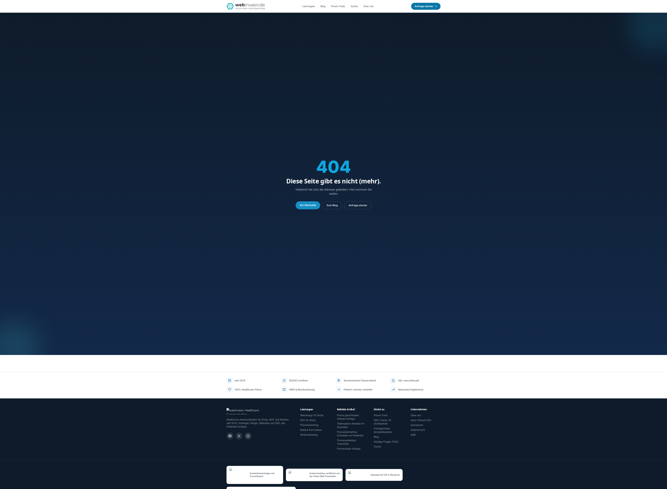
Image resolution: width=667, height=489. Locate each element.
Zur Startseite (308, 205)
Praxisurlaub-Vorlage (348, 448)
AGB (413, 434)
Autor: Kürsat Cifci (421, 420)
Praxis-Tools (338, 6)
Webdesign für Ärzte (311, 415)
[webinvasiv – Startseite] (246, 6)
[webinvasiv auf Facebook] (230, 436)
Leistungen (308, 6)
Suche (354, 6)
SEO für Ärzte (308, 420)
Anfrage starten (424, 6)
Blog (323, 6)
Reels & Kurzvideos (311, 429)
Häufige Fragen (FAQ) (386, 441)
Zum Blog (332, 205)
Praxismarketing (309, 424)
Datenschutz (418, 429)
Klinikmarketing (309, 434)
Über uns (368, 6)
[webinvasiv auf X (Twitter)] (239, 436)
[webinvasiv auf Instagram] (248, 436)
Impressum (417, 424)
